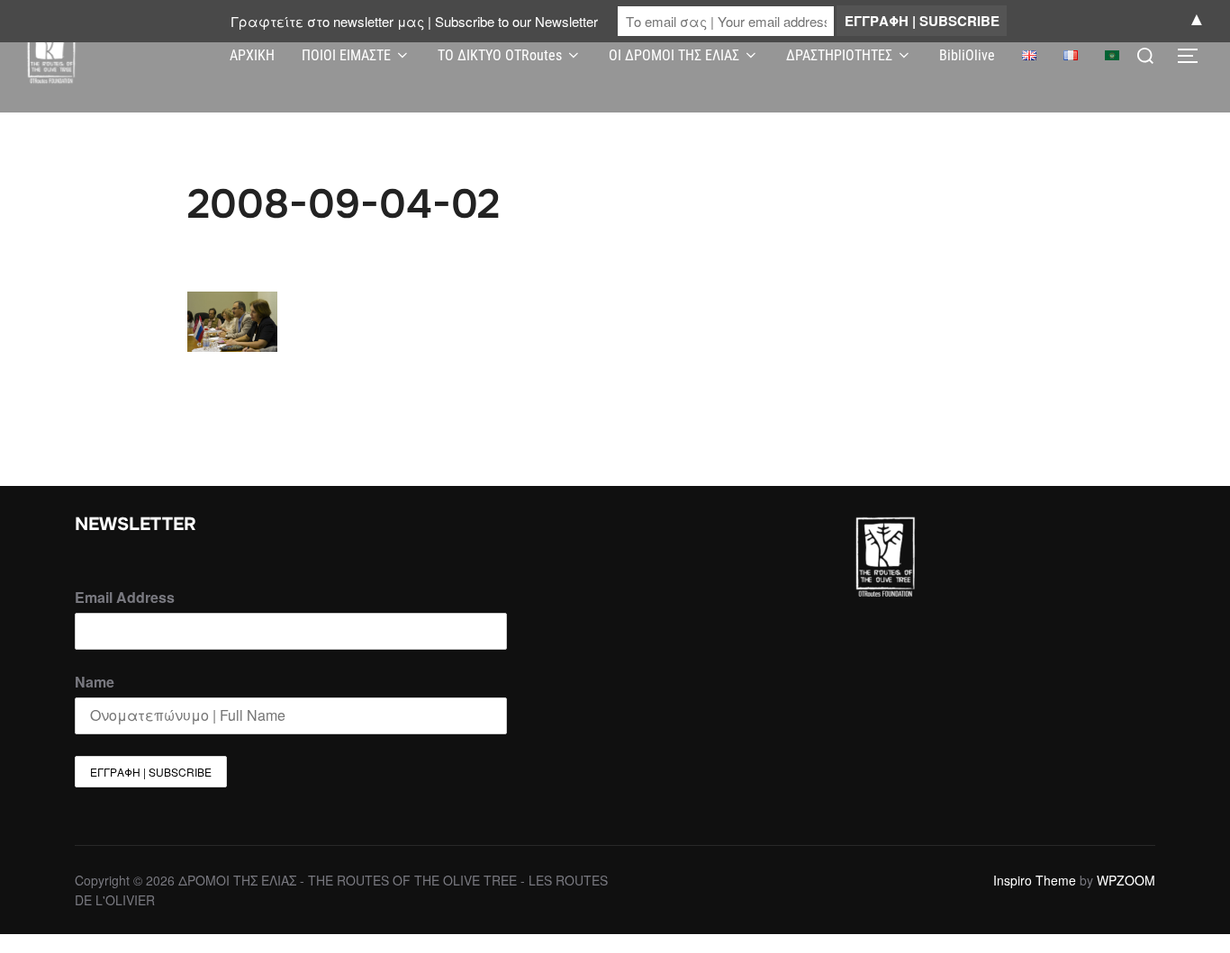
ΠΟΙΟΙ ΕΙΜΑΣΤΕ (346, 55)
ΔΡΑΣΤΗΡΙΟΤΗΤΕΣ (839, 55)
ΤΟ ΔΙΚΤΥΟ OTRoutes (500, 55)
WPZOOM (1126, 880)
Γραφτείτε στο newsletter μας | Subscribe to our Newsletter (414, 21)
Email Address (125, 597)
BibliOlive (967, 55)
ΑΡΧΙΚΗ (252, 55)
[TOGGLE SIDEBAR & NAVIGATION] (1194, 56)
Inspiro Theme (1034, 880)
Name (94, 681)
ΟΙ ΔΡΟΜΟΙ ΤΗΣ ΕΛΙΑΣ (674, 55)
